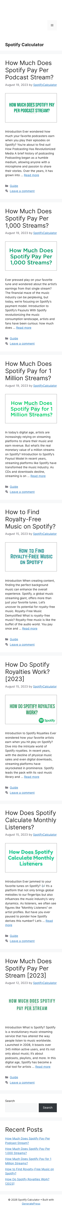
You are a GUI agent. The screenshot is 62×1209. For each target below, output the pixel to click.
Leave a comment (22, 191)
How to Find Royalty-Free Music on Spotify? (30, 519)
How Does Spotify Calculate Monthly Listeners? (30, 820)
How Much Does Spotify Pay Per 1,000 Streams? (28, 218)
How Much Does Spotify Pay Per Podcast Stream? (29, 70)
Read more (31, 175)
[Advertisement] (24, 23)
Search (10, 1101)
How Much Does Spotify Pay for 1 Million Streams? (28, 371)
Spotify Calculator (24, 44)
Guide (14, 186)
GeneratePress (31, 1203)
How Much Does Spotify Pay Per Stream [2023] (28, 968)
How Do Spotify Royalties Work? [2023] (27, 671)
